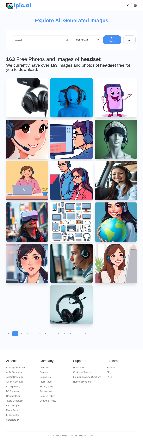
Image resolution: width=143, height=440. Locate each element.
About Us (44, 367)
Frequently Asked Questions (87, 377)
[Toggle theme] (128, 5)
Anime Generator (14, 382)
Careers (44, 372)
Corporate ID (12, 420)
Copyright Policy (48, 401)
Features (111, 367)
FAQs (109, 377)
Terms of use (46, 391)
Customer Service (82, 372)
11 (78, 333)
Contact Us (45, 377)
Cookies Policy (47, 396)
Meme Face (12, 410)
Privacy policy (46, 386)
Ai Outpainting (13, 386)
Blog (109, 372)
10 (71, 333)
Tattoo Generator (14, 401)
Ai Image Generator (15, 367)
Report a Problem (82, 382)
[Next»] (85, 333)
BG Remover (12, 391)
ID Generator (12, 415)
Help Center (79, 367)
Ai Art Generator (14, 372)
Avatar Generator (14, 377)
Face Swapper (13, 405)
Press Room (46, 382)
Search (112, 41)
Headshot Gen (13, 396)
